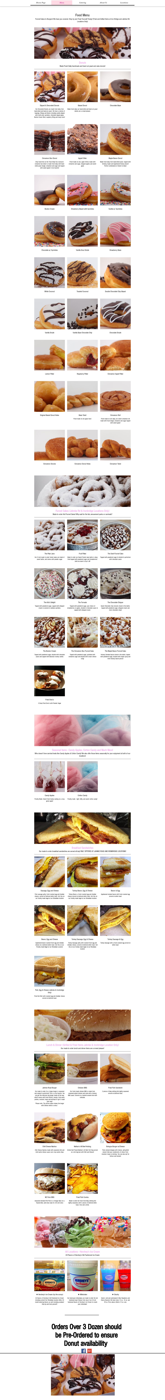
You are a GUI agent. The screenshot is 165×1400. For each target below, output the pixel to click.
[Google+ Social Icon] (89, 1351)
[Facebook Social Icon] (83, 1351)
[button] (124, 2)
